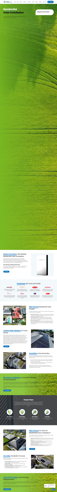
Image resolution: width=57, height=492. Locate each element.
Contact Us (6, 271)
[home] (7, 2)
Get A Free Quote (7, 390)
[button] (21, 2)
